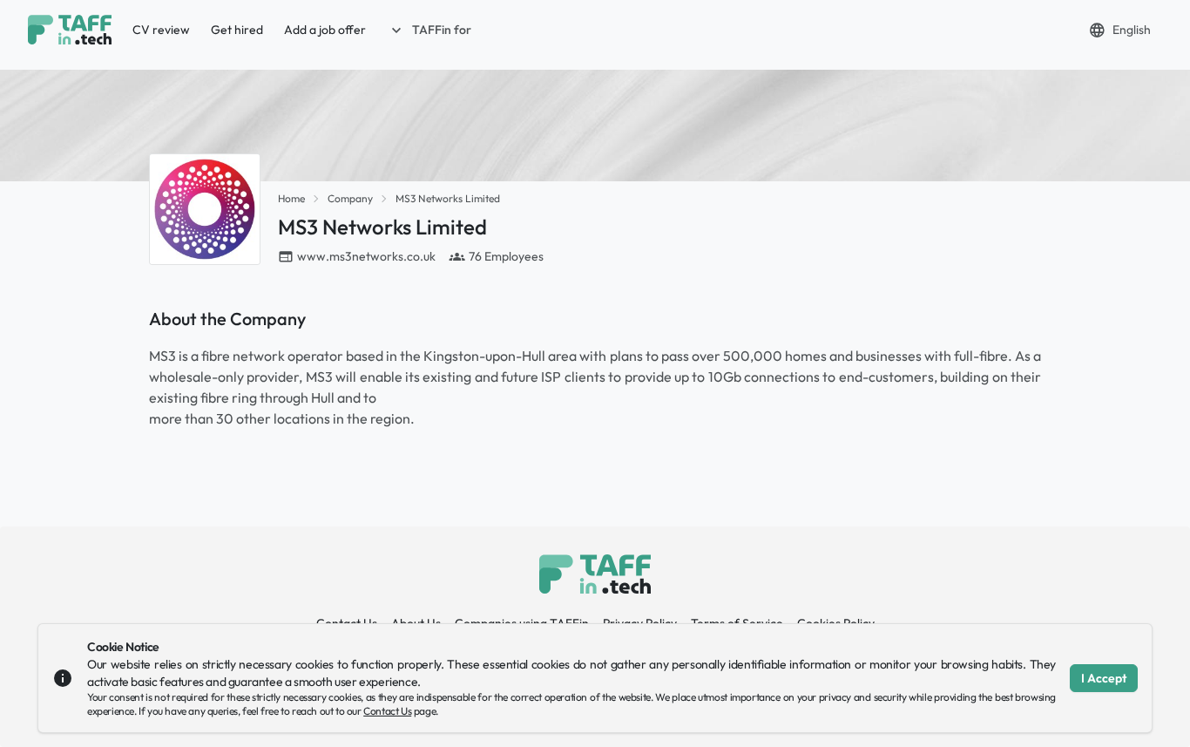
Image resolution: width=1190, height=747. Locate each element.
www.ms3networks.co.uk (366, 256)
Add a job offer (325, 29)
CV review (161, 29)
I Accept (1103, 678)
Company (350, 198)
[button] (429, 30)
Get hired (237, 29)
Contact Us (387, 710)
